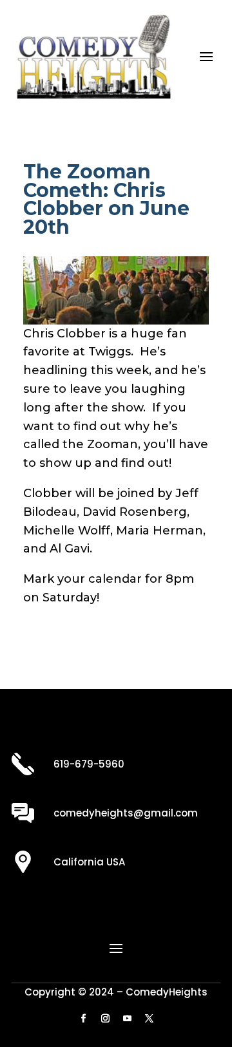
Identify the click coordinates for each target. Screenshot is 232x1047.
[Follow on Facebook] (83, 1018)
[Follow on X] (148, 1018)
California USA (89, 862)
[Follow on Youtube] (127, 1018)
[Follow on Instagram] (105, 1018)
